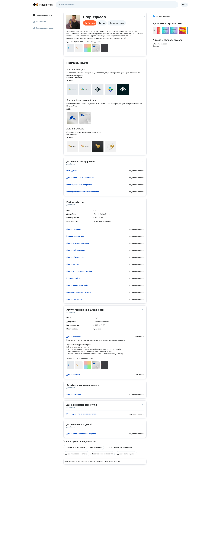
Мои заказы (41, 22)
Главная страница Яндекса (34, 4)
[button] (89, 23)
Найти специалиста (44, 15)
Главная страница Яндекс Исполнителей (43, 4)
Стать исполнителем (45, 28)
